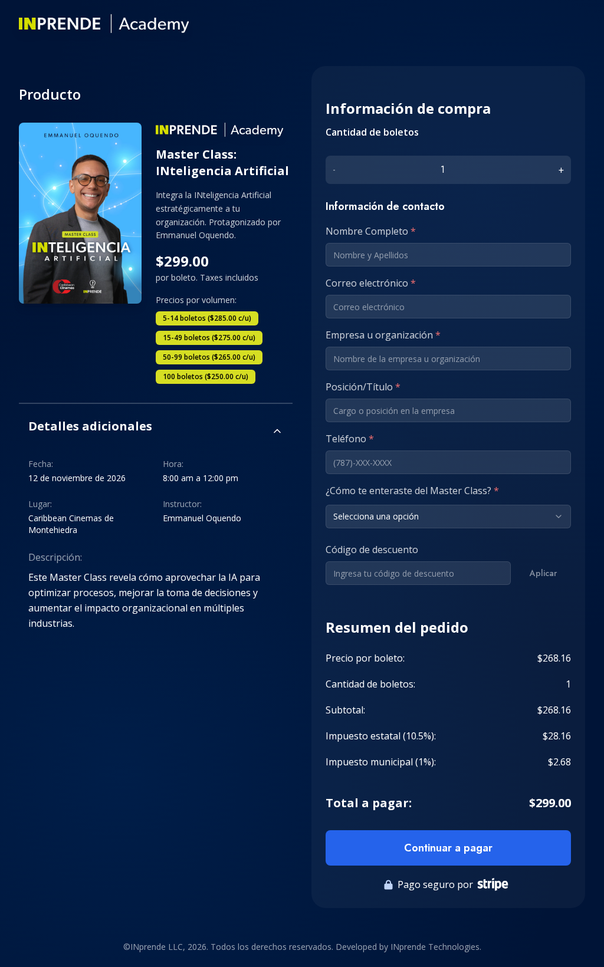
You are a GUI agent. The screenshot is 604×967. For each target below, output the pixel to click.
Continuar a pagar (448, 848)
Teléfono (350, 438)
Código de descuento (372, 549)
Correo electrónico (371, 283)
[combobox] (448, 516)
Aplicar (543, 573)
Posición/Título (363, 386)
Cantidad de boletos (372, 132)
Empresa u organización (383, 334)
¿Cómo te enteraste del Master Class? (412, 490)
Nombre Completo (371, 231)
